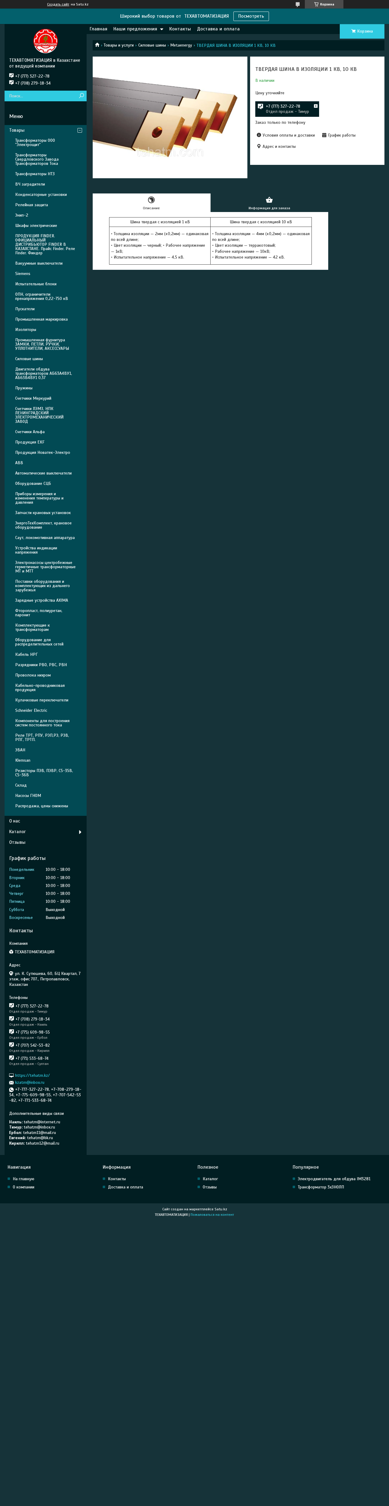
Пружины (24, 388)
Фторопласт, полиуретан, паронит (38, 612)
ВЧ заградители (30, 184)
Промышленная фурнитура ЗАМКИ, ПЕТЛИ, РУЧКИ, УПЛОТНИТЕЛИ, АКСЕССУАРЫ (42, 344)
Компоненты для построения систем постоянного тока (42, 723)
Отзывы (17, 842)
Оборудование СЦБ (33, 483)
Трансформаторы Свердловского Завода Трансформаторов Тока (37, 159)
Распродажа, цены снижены (41, 806)
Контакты (180, 29)
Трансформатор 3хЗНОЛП (321, 1187)
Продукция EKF (29, 442)
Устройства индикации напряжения (36, 550)
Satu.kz (221, 1209)
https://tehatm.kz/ (32, 1075)
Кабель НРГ (26, 654)
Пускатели (25, 308)
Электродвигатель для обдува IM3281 (334, 1178)
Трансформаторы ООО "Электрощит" (35, 142)
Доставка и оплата (218, 29)
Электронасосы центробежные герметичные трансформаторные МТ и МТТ (45, 567)
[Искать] (81, 96)
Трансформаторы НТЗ (35, 173)
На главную (23, 1178)
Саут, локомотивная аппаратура (45, 537)
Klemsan (22, 760)
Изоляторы (25, 329)
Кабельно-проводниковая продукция (40, 687)
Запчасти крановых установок (43, 512)
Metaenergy (181, 45)
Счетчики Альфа (30, 431)
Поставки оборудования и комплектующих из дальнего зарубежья (42, 586)
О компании (23, 1187)
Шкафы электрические (36, 225)
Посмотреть (251, 16)
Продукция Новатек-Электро (42, 452)
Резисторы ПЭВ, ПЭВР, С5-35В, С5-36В (44, 772)
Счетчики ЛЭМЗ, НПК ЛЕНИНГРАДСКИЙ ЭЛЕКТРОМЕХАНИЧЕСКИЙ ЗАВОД (39, 415)
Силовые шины (152, 45)
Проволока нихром (33, 675)
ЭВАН (20, 750)
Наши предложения (135, 29)
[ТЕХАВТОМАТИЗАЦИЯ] (45, 41)
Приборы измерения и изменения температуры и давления (39, 498)
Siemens (22, 273)
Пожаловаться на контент (212, 1214)
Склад (21, 785)
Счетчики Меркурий (33, 398)
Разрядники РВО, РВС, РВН (41, 664)
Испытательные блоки (36, 284)
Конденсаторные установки (41, 194)
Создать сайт (58, 4)
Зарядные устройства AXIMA (41, 600)
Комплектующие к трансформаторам (32, 627)
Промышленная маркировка (41, 319)
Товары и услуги (119, 45)
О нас (14, 821)
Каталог (17, 831)
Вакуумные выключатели (39, 263)
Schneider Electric (31, 710)
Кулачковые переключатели (41, 700)
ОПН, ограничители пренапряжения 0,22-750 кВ (41, 296)
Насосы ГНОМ (28, 795)
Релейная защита (31, 204)
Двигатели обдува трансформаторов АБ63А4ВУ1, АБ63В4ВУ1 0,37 (43, 373)
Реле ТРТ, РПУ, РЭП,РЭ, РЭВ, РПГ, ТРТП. (42, 737)
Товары (17, 130)
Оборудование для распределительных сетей (39, 642)
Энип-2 (21, 215)
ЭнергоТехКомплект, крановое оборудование (43, 525)
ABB (19, 462)
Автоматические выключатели (43, 473)
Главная (98, 29)
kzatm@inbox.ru (29, 1082)
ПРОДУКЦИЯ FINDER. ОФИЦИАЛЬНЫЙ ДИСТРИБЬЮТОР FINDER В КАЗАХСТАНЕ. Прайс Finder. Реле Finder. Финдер (45, 244)
